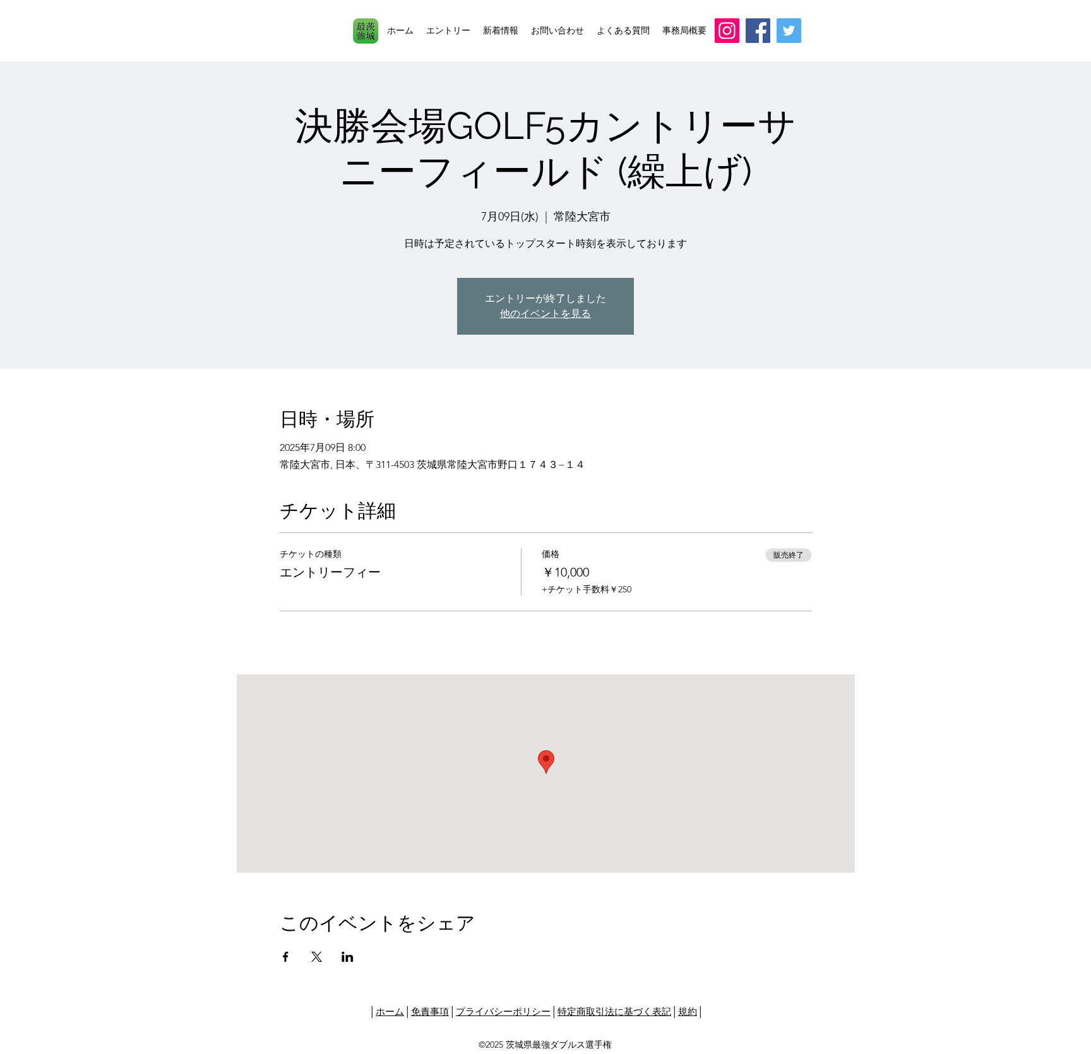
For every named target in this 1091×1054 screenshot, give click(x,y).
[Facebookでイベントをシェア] (286, 957)
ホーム (390, 1011)
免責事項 (430, 1011)
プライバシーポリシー (503, 1011)
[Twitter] (789, 30)
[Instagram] (727, 30)
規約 (687, 1011)
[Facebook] (758, 30)
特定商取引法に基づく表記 (614, 1011)
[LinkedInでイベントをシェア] (348, 957)
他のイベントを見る (545, 314)
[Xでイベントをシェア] (317, 957)
